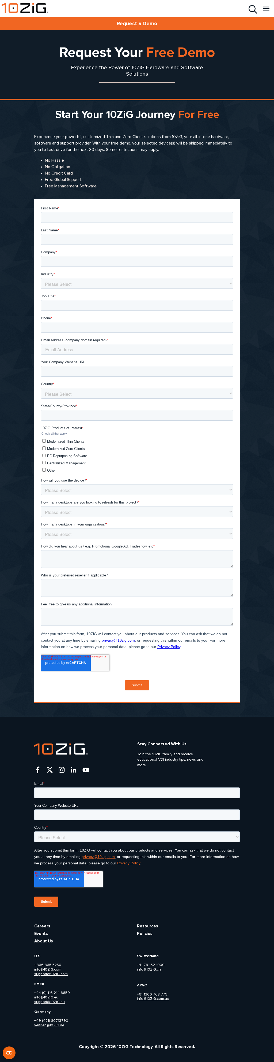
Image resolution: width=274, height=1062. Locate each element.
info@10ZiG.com (47, 969)
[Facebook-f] (37, 770)
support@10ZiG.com (51, 974)
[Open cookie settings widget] (9, 1052)
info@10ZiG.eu (46, 997)
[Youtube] (85, 770)
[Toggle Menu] (266, 8)
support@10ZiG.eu (49, 1002)
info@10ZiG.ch (149, 969)
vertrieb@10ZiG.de (49, 1025)
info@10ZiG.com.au (153, 999)
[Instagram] (61, 770)
